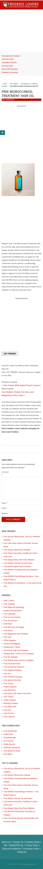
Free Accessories (10, 620)
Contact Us (18, 842)
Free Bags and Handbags (14, 607)
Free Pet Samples (11, 657)
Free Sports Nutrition (12, 680)
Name (4, 503)
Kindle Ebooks (9, 744)
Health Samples (10, 687)
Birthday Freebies (11, 703)
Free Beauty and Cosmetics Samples (19, 660)
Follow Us (21, 852)
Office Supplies (10, 640)
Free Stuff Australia (10, 69)
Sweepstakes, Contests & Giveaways (19, 653)
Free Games (8, 741)
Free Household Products (14, 667)
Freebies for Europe (10, 72)
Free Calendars (10, 614)
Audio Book (8, 734)
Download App (10, 737)
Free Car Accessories (12, 617)
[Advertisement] (21, 33)
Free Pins (7, 710)
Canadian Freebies (9, 62)
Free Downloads (10, 731)
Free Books (8, 630)
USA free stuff (7, 59)
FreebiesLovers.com (28, 864)
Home (5, 84)
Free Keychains (10, 690)
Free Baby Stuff (10, 707)
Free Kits (7, 673)
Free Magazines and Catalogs (16, 634)
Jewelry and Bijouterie (13, 610)
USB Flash (8, 624)
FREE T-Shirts (9, 601)
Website (4, 513)
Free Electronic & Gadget (14, 627)
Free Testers (9, 683)
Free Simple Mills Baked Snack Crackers (22, 385)
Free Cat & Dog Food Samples (16, 650)
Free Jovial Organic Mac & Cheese (17, 566)
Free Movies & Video (12, 751)
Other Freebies (10, 700)
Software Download (12, 747)
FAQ (5, 845)
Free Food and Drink (12, 664)
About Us (6, 842)
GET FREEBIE (10, 354)
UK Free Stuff (7, 66)
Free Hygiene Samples (13, 670)
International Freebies (11, 56)
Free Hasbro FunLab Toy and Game (18, 563)
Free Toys (7, 637)
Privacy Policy (31, 845)
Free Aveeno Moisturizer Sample (17, 550)
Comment (5, 473)
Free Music (8, 754)
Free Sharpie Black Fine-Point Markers (19, 560)
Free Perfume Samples (13, 677)
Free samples (13, 84)
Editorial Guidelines (11, 848)
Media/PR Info (16, 845)
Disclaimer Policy (31, 848)
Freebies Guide (33, 842)
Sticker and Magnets (12, 644)
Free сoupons (9, 716)
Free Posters (9, 713)
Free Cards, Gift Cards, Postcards (17, 693)
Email (4, 508)
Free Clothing (9, 604)
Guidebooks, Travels (12, 647)
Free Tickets (9, 697)
